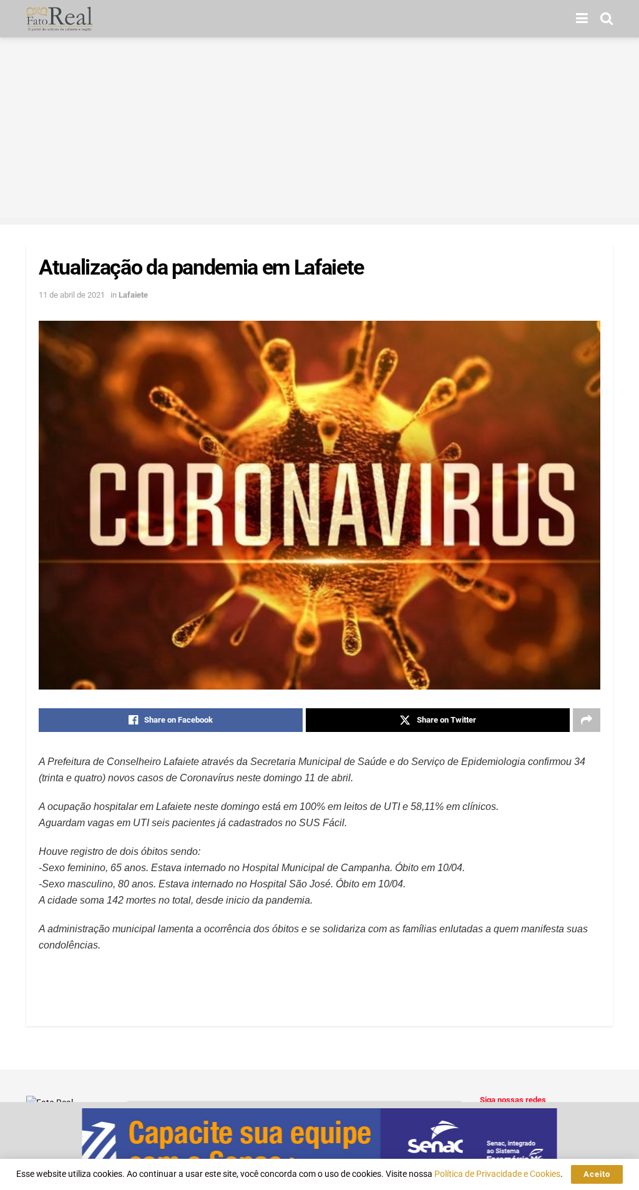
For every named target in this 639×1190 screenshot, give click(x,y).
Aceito (596, 1174)
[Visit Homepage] (59, 18)
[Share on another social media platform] (586, 720)
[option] (319, 1146)
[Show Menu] (582, 18)
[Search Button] (606, 18)
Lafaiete (133, 295)
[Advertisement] (319, 131)
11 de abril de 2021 (72, 295)
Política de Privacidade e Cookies (497, 1174)
